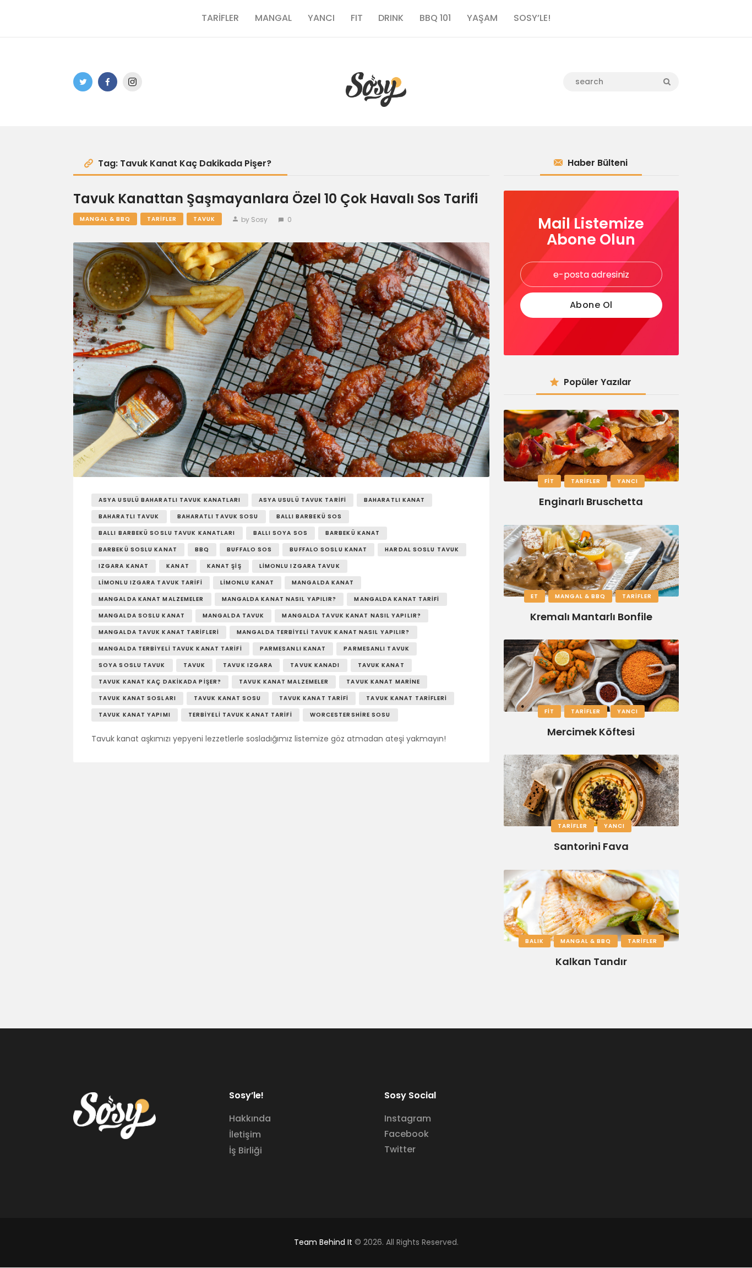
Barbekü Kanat (352, 533)
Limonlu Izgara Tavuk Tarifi (151, 582)
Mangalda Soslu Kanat (142, 615)
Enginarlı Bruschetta (591, 501)
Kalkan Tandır (591, 961)
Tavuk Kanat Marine (383, 682)
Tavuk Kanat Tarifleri (406, 698)
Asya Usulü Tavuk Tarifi (302, 500)
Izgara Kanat (124, 566)
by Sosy (254, 219)
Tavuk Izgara (248, 665)
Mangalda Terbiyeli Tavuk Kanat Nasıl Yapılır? (323, 632)
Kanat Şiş (224, 566)
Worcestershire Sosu (350, 715)
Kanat (177, 566)
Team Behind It (323, 1242)
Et (534, 596)
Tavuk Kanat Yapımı (135, 715)
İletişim (245, 1134)
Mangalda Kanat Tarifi (396, 599)
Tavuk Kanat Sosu (227, 698)
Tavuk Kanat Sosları (137, 698)
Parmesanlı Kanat (293, 648)
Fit (549, 481)
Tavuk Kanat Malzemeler (284, 682)
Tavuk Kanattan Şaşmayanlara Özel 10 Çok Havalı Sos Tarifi (275, 199)
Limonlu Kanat (247, 582)
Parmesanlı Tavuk (377, 648)
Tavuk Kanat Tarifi (314, 698)
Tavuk (204, 219)
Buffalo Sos (249, 549)
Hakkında (250, 1118)
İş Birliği (245, 1150)
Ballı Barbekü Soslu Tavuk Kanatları (167, 533)
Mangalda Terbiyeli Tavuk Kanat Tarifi (170, 648)
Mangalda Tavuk (233, 615)
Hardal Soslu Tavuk (422, 549)
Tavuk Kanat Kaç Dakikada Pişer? (160, 682)
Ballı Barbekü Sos (309, 516)
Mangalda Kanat (323, 582)
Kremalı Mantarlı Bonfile (591, 617)
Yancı (627, 481)
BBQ (202, 549)
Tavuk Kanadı (315, 665)
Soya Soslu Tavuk (132, 665)
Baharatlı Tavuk (129, 516)
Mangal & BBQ (105, 219)
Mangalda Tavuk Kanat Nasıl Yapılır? (351, 615)
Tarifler (162, 219)
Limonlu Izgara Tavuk (299, 566)
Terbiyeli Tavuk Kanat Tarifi (240, 715)
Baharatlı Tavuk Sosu (218, 516)
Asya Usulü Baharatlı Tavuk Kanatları (170, 500)
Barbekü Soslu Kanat (138, 549)
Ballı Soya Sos (280, 533)
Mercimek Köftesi (591, 732)
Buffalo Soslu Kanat (328, 549)
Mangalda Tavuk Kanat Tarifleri (159, 632)
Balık (534, 941)
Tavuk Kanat (381, 665)
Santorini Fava (591, 846)
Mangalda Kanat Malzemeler (151, 599)
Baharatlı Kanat (395, 500)
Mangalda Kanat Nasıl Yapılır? (279, 599)
